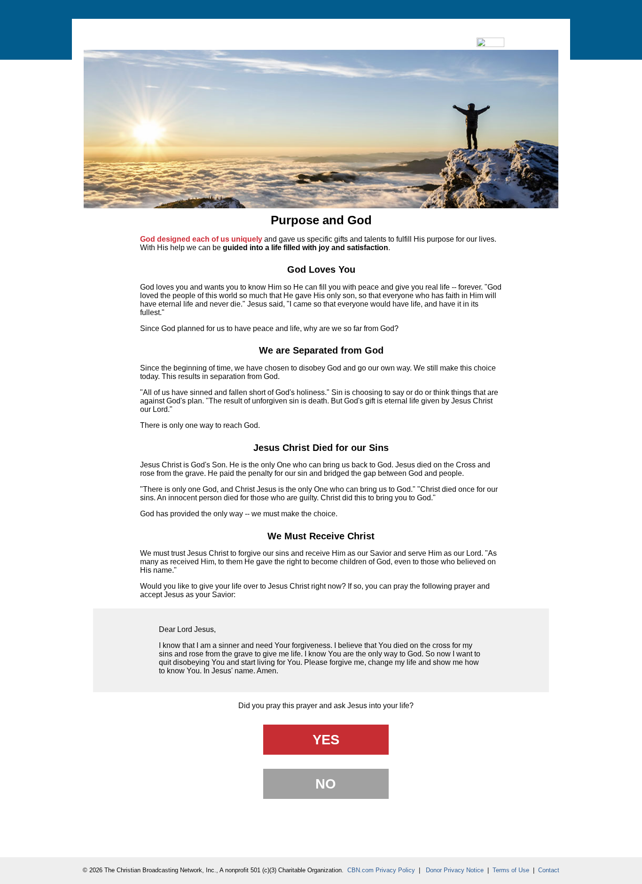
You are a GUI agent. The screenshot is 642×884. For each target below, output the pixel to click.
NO (325, 783)
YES (326, 739)
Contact (548, 870)
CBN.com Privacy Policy (381, 870)
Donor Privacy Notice (455, 870)
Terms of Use (511, 870)
